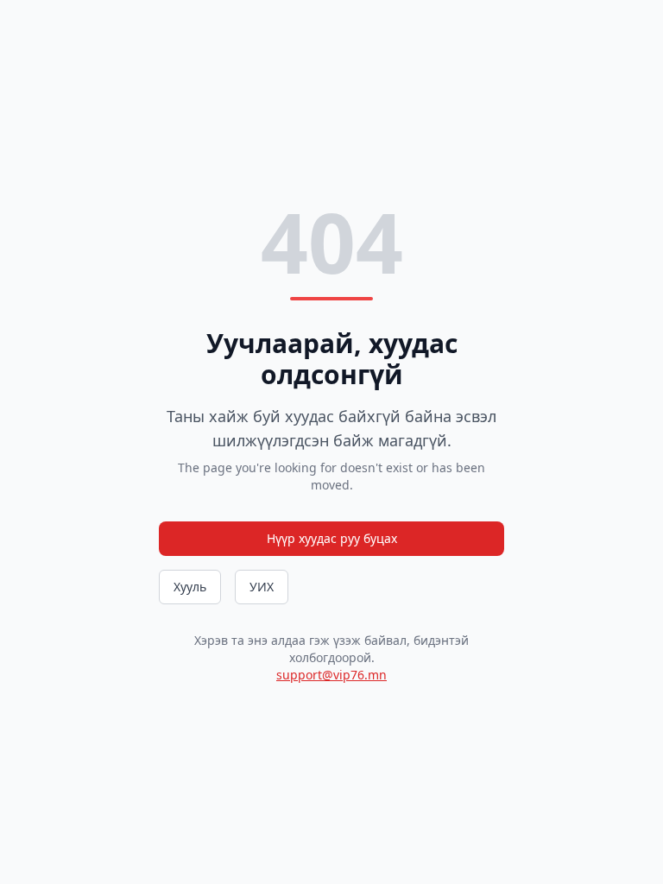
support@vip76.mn (331, 674)
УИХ (261, 586)
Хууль (190, 586)
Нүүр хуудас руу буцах (332, 538)
